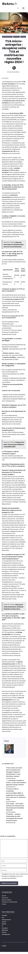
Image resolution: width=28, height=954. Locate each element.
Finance (23, 36)
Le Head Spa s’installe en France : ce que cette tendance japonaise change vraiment (16, 782)
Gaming (4, 923)
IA (2, 926)
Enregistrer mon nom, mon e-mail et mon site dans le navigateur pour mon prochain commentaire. (15, 876)
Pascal (6, 741)
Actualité (16, 36)
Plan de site (5, 897)
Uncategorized (6, 934)
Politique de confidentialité (9, 902)
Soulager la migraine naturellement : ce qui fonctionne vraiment (13, 774)
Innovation (5, 928)
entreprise (17, 655)
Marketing (5, 930)
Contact (4, 904)
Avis (3, 917)
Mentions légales (7, 899)
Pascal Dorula (15, 72)
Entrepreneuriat (7, 36)
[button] (18, 8)
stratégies (8, 174)
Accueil (4, 895)
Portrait (4, 932)
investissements (11, 556)
